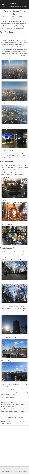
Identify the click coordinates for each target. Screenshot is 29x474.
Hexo (7, 471)
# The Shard (20, 417)
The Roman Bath (23, 421)
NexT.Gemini (22, 471)
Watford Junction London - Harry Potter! (6, 422)
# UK (6, 417)
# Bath (15, 417)
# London (10, 417)
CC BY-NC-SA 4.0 (9, 411)
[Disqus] (14, 446)
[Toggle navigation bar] (3, 4)
